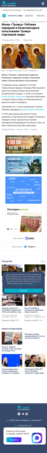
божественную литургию (13, 96)
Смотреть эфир (15, 15)
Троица (33, 129)
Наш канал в (18, 238)
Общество (27, 40)
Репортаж (7, 261)
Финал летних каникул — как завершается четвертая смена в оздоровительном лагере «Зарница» (24, 10)
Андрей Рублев (8, 129)
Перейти (13, 440)
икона (20, 129)
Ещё (42, 261)
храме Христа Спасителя (33, 109)
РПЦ (26, 129)
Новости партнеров (12, 328)
